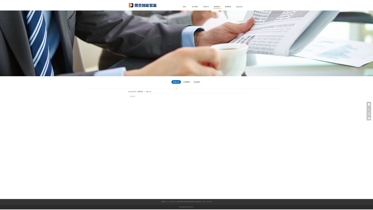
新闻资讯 (217, 7)
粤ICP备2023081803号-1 (186, 207)
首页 (184, 7)
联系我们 (228, 7)
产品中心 (206, 7)
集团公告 (176, 82)
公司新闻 (186, 82)
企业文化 (239, 7)
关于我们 (195, 7)
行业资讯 (197, 82)
